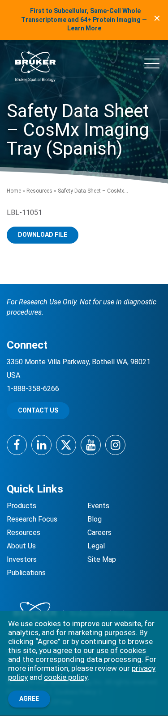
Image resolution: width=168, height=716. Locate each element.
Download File (42, 234)
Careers (99, 532)
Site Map (101, 559)
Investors (22, 559)
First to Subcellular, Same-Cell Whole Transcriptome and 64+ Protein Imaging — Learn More (84, 19)
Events (98, 505)
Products (21, 505)
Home (14, 191)
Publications (26, 573)
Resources (39, 191)
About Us (21, 546)
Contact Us (38, 410)
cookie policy (65, 677)
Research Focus (32, 519)
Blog (94, 519)
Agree (29, 698)
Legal (96, 546)
